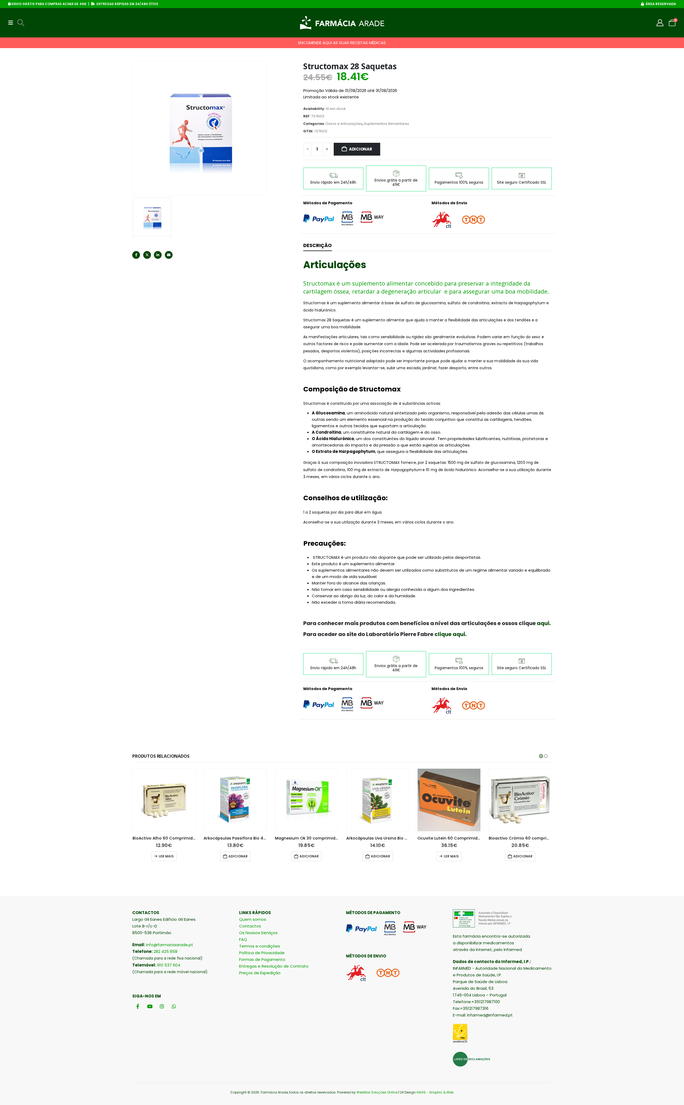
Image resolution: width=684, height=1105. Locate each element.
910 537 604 (168, 965)
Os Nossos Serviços (258, 932)
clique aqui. (450, 634)
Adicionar (360, 149)
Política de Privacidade (262, 953)
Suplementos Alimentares (386, 123)
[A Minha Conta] (660, 22)
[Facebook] (137, 1006)
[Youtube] (149, 1006)
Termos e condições (259, 946)
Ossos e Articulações (343, 123)
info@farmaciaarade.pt (169, 945)
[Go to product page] (164, 800)
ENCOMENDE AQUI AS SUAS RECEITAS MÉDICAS (342, 42)
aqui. (544, 623)
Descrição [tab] (317, 245)
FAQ (243, 939)
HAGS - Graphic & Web (435, 1092)
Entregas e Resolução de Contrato (274, 966)
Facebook (136, 255)
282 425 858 (165, 951)
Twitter (147, 255)
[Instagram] (161, 1006)
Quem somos (252, 919)
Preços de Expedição (260, 973)
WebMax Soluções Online (376, 1092)
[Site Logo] (342, 22)
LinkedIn (158, 255)
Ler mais (166, 856)
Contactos (250, 926)
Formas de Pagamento (262, 959)
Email (169, 255)
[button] (12, 22)
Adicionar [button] (238, 856)
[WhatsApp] (173, 1006)
